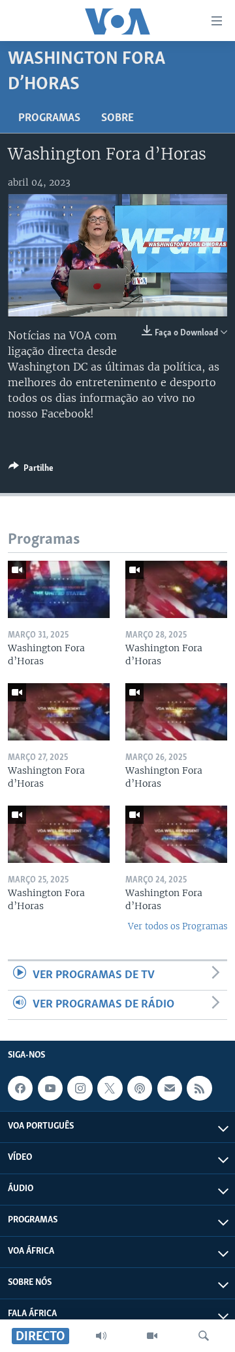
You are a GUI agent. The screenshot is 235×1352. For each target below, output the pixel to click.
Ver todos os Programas (177, 926)
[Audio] (101, 1335)
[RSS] (199, 1088)
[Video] (152, 1335)
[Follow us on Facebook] (20, 1088)
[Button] (31, 470)
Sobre (117, 118)
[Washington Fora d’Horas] (59, 589)
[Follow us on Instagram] (79, 1088)
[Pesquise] (203, 1335)
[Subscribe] (169, 1088)
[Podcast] (139, 1088)
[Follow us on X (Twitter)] (109, 1088)
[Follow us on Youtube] (50, 1088)
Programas (49, 118)
